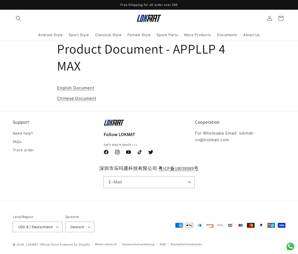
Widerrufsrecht (106, 244)
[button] (18, 18)
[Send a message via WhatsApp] (290, 246)
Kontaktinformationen (186, 244)
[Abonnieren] (188, 182)
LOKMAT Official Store (42, 244)
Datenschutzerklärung (138, 244)
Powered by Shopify (75, 244)
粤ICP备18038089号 (178, 168)
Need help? (23, 133)
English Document (75, 87)
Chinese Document (76, 98)
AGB (163, 244)
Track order (23, 150)
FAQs (17, 142)
